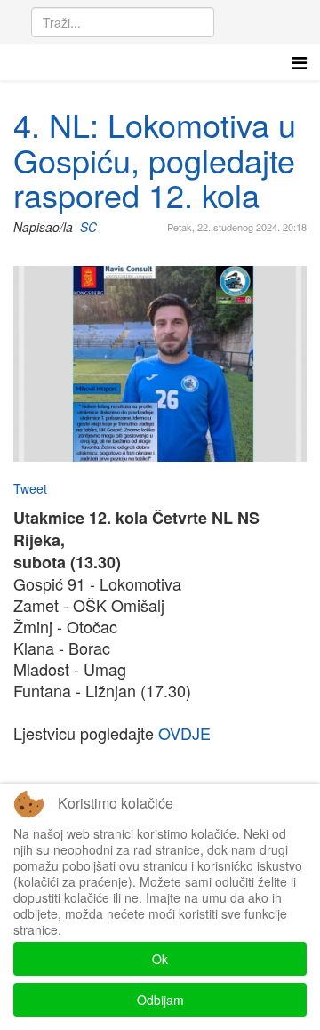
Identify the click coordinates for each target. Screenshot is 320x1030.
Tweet (30, 488)
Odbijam (160, 1000)
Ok (160, 959)
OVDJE (184, 732)
